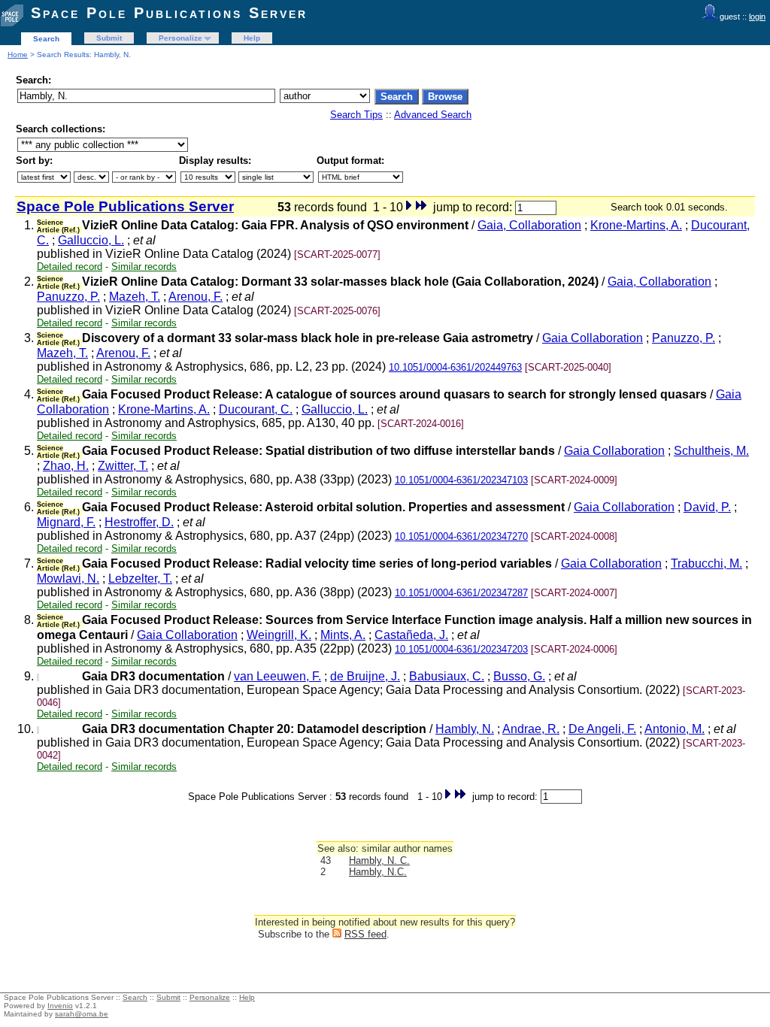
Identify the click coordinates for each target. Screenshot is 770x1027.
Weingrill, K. (279, 635)
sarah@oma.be (81, 1014)
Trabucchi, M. (706, 563)
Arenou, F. (195, 296)
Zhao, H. (66, 465)
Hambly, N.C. (378, 871)
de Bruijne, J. (365, 676)
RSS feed (365, 934)
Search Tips (356, 114)
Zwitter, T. (123, 465)
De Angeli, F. (602, 729)
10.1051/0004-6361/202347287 (461, 592)
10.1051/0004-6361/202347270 (461, 536)
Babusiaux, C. (446, 676)
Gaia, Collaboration (529, 225)
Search (46, 39)
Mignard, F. (66, 522)
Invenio (60, 1005)
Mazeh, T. (134, 296)
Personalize (180, 38)
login (757, 16)
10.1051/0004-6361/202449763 (455, 367)
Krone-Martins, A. (636, 225)
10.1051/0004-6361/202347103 (461, 480)
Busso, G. (519, 676)
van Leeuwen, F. (277, 676)
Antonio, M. (674, 729)
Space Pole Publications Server (169, 13)
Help (252, 38)
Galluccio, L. (91, 240)
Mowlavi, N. (68, 578)
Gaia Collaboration (592, 338)
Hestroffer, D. (139, 522)
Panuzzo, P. (68, 296)
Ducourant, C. (256, 409)
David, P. (707, 507)
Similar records (144, 266)
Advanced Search (432, 114)
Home (18, 54)
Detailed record (69, 266)
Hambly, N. (464, 729)
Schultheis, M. (711, 450)
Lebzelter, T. (140, 578)
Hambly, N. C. (379, 860)
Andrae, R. (530, 729)
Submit (109, 38)
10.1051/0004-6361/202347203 (461, 649)
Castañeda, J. (411, 635)
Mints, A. (342, 635)
